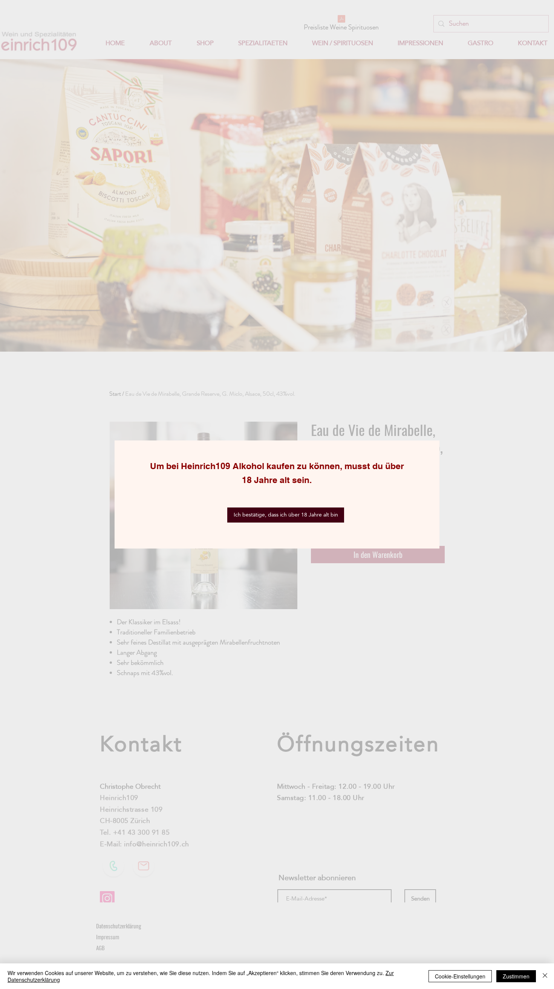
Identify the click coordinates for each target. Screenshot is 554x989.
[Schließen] (544, 976)
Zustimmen (516, 976)
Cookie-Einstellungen (460, 976)
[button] (285, 515)
